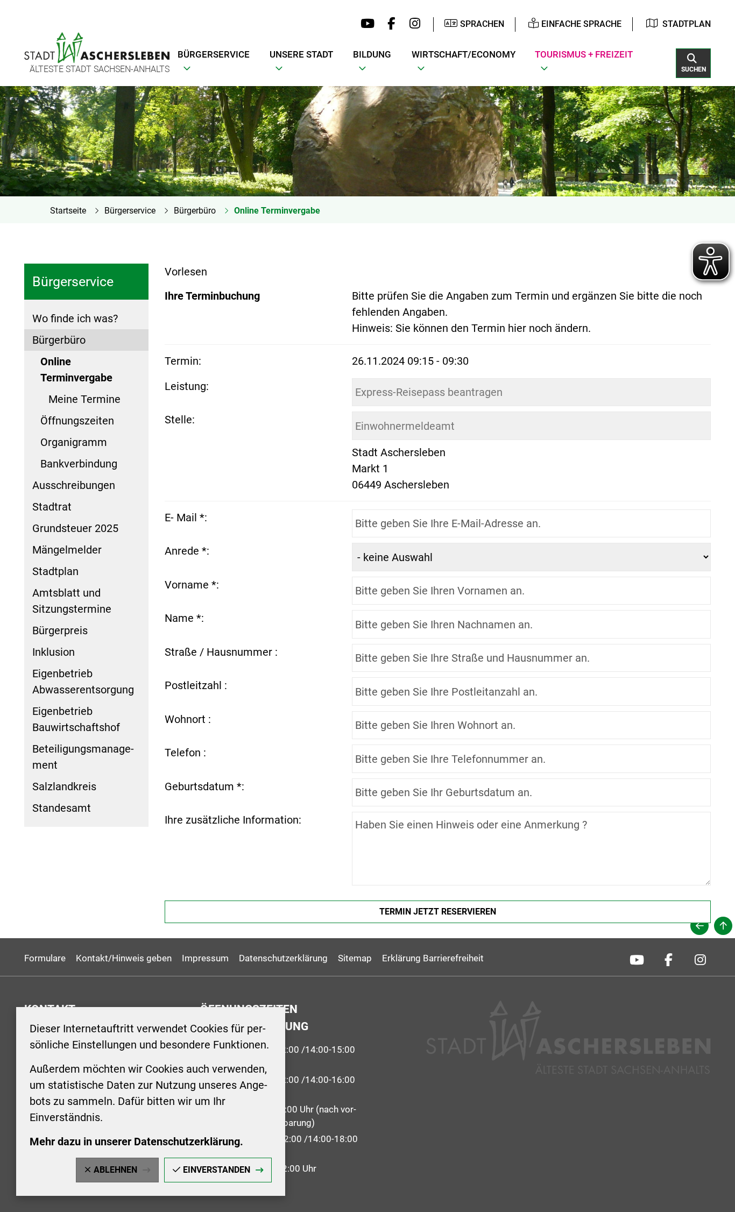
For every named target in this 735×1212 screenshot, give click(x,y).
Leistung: (187, 386)
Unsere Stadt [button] (301, 54)
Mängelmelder (67, 549)
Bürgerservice (130, 210)
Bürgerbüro (195, 210)
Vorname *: (192, 584)
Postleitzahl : (196, 685)
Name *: (184, 618)
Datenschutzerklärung (283, 958)
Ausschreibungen (73, 485)
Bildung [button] (372, 54)
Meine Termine (84, 399)
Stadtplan (686, 24)
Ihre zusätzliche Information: (233, 819)
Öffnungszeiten (77, 420)
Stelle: (180, 419)
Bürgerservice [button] (214, 54)
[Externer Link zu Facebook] (388, 24)
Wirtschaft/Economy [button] (463, 54)
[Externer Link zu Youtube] (365, 24)
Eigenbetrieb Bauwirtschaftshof (76, 719)
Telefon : (185, 752)
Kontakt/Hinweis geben (124, 958)
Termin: (183, 361)
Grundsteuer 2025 (75, 528)
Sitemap (355, 958)
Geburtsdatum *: (204, 786)
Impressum (205, 958)
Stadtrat (52, 506)
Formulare (45, 958)
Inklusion (53, 652)
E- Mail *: (186, 517)
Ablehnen (115, 1170)
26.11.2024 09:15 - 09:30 (410, 361)
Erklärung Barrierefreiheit (433, 958)
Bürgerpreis (60, 630)
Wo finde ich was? (75, 318)
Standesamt (61, 808)
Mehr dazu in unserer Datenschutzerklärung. (136, 1141)
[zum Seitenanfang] (723, 926)
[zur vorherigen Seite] (699, 926)
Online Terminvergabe (277, 210)
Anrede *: (187, 550)
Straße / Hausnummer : (221, 652)
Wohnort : (188, 719)
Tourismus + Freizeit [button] (584, 54)
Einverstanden (216, 1170)
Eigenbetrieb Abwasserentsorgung (83, 681)
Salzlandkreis (64, 786)
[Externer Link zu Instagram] (411, 24)
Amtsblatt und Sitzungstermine (71, 600)
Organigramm (73, 442)
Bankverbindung (78, 463)
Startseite (68, 210)
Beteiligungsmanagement (83, 756)
